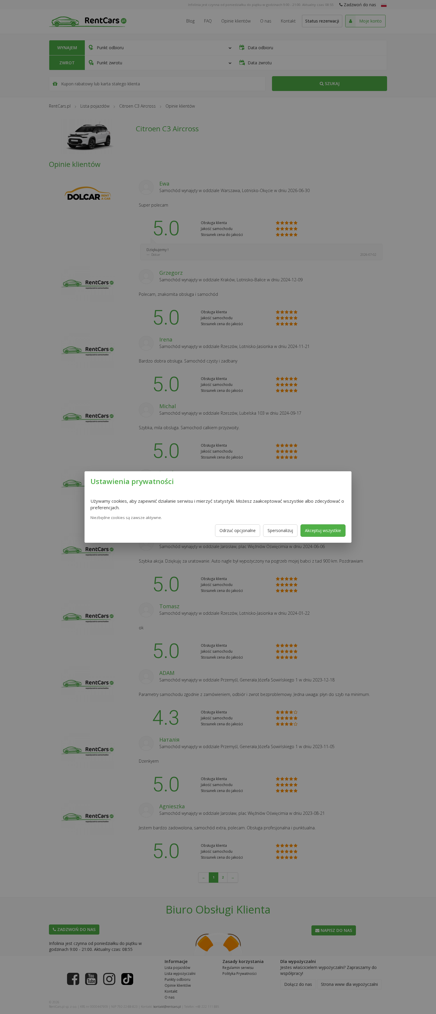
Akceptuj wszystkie (323, 530)
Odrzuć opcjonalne (237, 530)
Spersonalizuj (280, 530)
